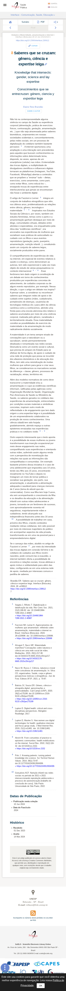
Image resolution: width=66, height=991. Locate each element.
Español (54, 3)
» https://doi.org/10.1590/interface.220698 (33, 638)
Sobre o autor (33, 111)
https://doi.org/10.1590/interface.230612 (32, 40)
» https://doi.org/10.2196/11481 (29, 731)
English (54, 7)
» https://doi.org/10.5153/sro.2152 (30, 748)
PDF (42, 22)
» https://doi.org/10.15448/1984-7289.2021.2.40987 (29, 616)
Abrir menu (6, 4)
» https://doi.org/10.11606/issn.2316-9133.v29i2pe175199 (31, 700)
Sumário (25, 22)
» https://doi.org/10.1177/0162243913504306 (34, 766)
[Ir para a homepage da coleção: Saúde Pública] (15, 5)
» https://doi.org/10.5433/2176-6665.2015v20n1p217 (28, 659)
